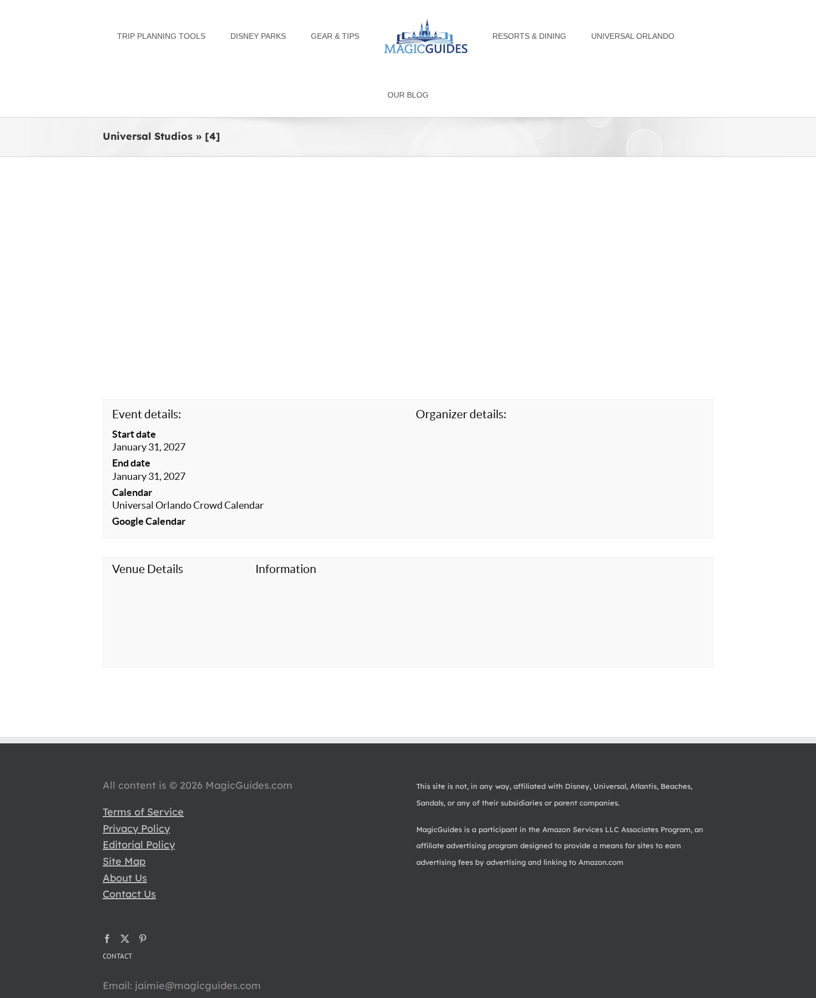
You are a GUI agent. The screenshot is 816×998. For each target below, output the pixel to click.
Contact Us (129, 847)
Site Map (124, 814)
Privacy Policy (136, 782)
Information (285, 522)
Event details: (146, 367)
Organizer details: (461, 367)
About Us (125, 831)
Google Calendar (148, 474)
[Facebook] (107, 892)
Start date (134, 387)
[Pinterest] (142, 892)
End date (131, 416)
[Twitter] (124, 892)
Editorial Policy (139, 798)
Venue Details (147, 522)
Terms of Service (143, 765)
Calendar (132, 446)
